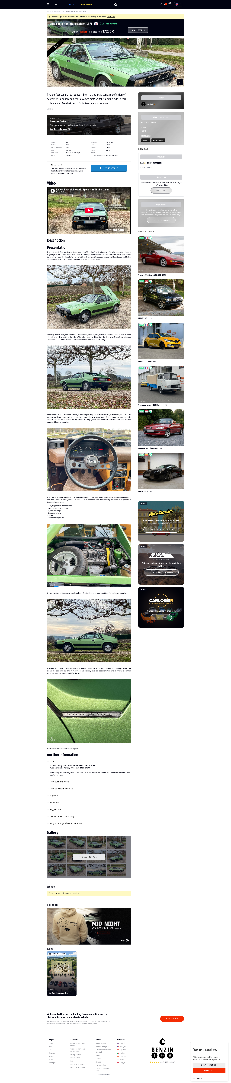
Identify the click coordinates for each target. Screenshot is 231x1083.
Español (122, 1050)
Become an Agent (102, 1046)
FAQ (72, 1061)
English (122, 1043)
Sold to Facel (143, 149)
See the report (110, 168)
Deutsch (122, 1056)
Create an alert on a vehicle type (77, 1050)
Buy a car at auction (77, 1064)
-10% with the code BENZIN (161, 530)
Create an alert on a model (77, 1044)
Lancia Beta (111, 17)
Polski (121, 1059)
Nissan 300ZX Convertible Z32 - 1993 (152, 275)
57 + (180, 82)
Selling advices (75, 1055)
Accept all (209, 1070)
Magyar (122, 1063)
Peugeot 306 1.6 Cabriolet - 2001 (150, 448)
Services (72, 4)
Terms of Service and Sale (103, 1069)
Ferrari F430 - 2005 (145, 491)
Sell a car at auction (77, 1068)
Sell (63, 4)
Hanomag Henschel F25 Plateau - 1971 (152, 405)
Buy (55, 4)
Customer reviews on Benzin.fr (103, 1051)
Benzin (49, 11)
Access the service (161, 220)
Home (51, 1043)
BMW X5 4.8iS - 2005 (145, 318)
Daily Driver (86, 4)
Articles (51, 1056)
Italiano (122, 1053)
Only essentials (209, 1065)
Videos (51, 1059)
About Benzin (101, 1043)
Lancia (146, 140)
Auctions (57, 11)
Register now (172, 1019)
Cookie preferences (103, 1074)
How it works (138, 30)
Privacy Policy (101, 1065)
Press (98, 1055)
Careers (98, 1059)
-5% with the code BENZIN (161, 572)
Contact (98, 1062)
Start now (161, 617)
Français (122, 1046)
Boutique (52, 1063)
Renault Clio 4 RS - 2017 (147, 361)
